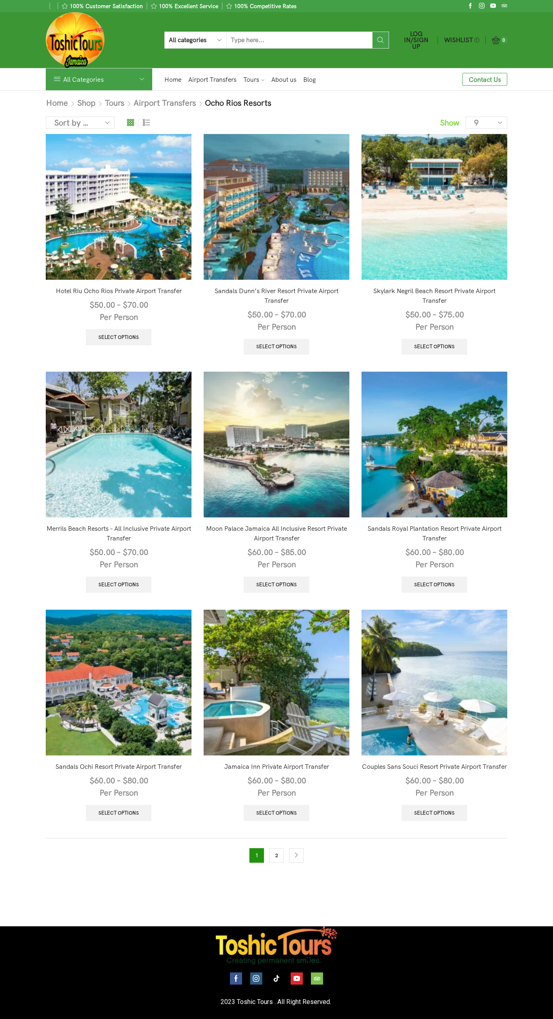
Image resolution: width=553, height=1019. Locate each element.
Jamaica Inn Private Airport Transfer (276, 766)
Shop (86, 103)
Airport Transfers (212, 79)
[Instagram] (482, 6)
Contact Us (485, 79)
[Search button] (380, 40)
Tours (251, 79)
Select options (118, 337)
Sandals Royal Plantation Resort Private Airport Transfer (435, 533)
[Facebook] (470, 6)
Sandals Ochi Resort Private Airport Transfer (118, 766)
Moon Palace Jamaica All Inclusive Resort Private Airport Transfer (276, 533)
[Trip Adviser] (504, 6)
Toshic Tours (255, 1002)
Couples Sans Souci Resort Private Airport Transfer (434, 766)
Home (172, 79)
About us (283, 79)
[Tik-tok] (276, 978)
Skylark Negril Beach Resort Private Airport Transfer (434, 295)
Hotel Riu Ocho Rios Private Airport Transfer (119, 291)
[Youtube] (493, 6)
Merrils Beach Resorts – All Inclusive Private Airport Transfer (119, 533)
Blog (309, 79)
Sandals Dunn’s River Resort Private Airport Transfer (276, 295)
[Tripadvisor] (317, 978)
